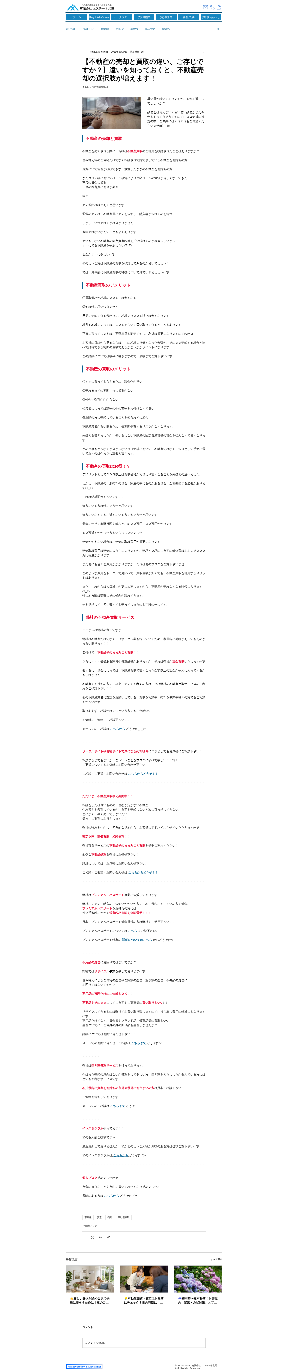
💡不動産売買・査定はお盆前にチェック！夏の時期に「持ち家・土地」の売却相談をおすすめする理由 (144, 1300)
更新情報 (134, 29)
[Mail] (205, 7)
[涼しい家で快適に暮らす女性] (90, 1279)
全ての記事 (71, 29)
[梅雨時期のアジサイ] (198, 1279)
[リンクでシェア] (108, 1237)
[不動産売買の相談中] (144, 1279)
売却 (110, 1217)
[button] (218, 29)
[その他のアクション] (204, 52)
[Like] (219, 7)
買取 (99, 1217)
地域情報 (166, 29)
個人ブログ (150, 29)
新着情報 (105, 29)
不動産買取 (124, 1217)
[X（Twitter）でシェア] (92, 1237)
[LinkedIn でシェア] (100, 1237)
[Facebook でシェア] (84, 1237)
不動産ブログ (88, 29)
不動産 (88, 1217)
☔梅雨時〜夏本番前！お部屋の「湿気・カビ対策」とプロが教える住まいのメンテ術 (198, 1300)
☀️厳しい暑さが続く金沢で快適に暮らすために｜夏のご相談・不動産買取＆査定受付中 (90, 1300)
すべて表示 (216, 1259)
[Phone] (212, 7)
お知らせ (120, 29)
